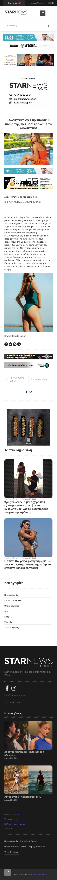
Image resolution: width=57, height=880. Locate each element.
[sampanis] (28, 171)
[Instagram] (30, 391)
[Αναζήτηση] (48, 25)
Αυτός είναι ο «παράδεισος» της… (22, 797)
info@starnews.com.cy (15, 695)
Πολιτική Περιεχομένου (14, 824)
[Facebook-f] (26, 391)
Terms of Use (11, 819)
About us (9, 828)
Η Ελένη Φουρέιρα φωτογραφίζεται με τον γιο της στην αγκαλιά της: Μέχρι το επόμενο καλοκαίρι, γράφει (27, 564)
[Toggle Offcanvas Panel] (42, 13)
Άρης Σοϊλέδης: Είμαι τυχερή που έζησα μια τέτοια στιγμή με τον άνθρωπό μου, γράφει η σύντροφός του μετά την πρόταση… (26, 507)
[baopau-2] (28, 427)
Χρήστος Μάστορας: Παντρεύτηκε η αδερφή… (24, 753)
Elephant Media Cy (38, 874)
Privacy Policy (11, 814)
